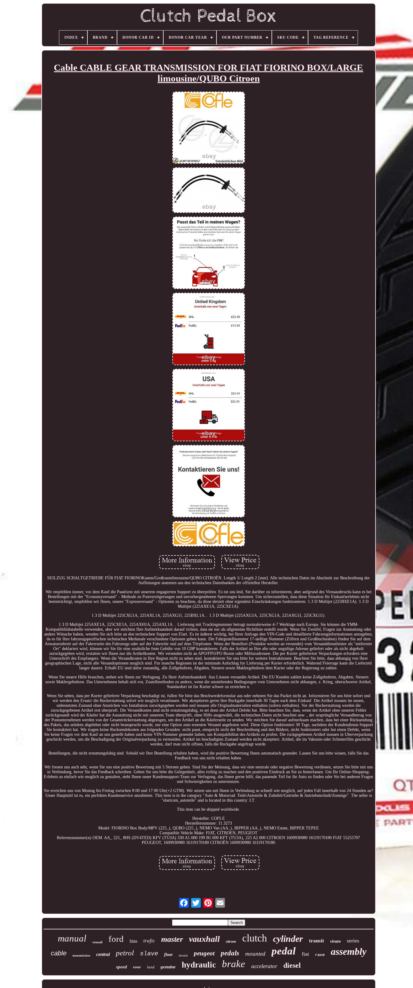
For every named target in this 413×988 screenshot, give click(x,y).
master (172, 939)
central (103, 954)
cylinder (288, 939)
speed (121, 966)
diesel (292, 965)
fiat (305, 954)
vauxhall (204, 939)
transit (316, 941)
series (353, 941)
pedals (230, 953)
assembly (348, 951)
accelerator (264, 966)
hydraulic (199, 964)
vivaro (335, 941)
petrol (125, 953)
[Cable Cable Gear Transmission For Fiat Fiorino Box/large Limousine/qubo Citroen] (208, 128)
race (320, 955)
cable (59, 953)
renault (97, 942)
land (150, 967)
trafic (149, 941)
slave (149, 953)
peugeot (204, 953)
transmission (81, 955)
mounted (255, 954)
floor (168, 954)
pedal (284, 951)
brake (233, 963)
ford (116, 939)
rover (137, 967)
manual (72, 938)
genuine (168, 966)
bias (133, 941)
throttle (183, 955)
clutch (254, 938)
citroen (231, 941)
